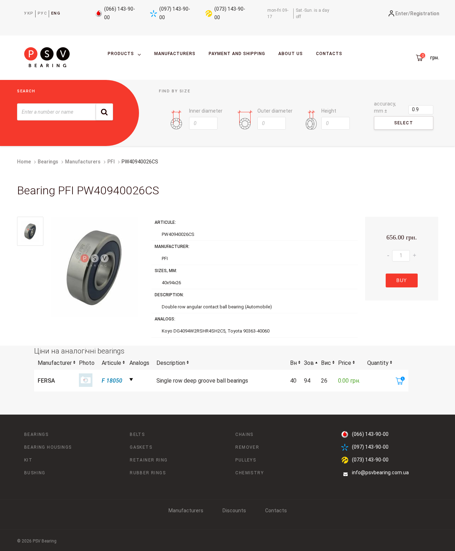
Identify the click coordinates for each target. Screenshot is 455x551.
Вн (293, 363)
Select (403, 122)
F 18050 (112, 380)
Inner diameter (206, 111)
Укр (29, 13)
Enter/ (402, 13)
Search (26, 91)
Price (344, 363)
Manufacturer (55, 363)
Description (170, 363)
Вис (326, 363)
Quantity (378, 363)
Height (328, 111)
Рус (42, 13)
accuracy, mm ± (385, 107)
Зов (309, 363)
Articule (111, 363)
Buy (401, 280)
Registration (424, 13)
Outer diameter (275, 111)
